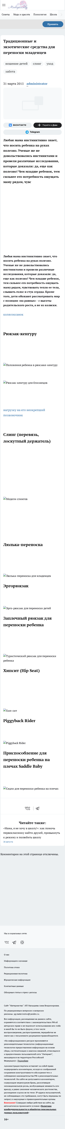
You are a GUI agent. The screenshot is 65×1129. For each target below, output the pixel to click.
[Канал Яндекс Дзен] (47, 125)
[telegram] (38, 808)
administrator (37, 84)
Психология (39, 14)
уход (50, 64)
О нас (6, 954)
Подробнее (23, 1060)
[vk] (28, 808)
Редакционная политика (15, 973)
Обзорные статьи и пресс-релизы (20, 992)
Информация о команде (15, 961)
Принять (52, 24)
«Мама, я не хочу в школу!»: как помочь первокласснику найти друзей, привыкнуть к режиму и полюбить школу (31, 834)
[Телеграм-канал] (32, 132)
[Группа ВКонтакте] (17, 125)
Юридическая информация (17, 980)
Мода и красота (21, 14)
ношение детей (16, 64)
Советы (6, 14)
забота (10, 71)
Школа (53, 14)
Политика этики (12, 967)
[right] (61, 14)
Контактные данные (14, 986)
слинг (37, 64)
